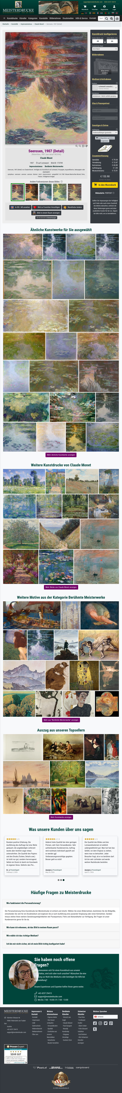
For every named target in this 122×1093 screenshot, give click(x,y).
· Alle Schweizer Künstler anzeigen (83, 1040)
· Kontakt (34, 1017)
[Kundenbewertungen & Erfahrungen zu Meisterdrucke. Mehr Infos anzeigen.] (15, 1054)
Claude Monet (39, 24)
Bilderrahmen (55, 18)
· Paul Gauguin (67, 1026)
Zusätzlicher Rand (97, 46)
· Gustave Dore (67, 1040)
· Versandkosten (52, 1026)
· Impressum (36, 1020)
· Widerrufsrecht (37, 1029)
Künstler (23, 18)
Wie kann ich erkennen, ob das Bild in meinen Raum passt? (32, 927)
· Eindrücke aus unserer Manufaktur (52, 1034)
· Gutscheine (51, 1040)
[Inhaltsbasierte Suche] (111, 18)
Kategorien (32, 18)
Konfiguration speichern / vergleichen (106, 139)
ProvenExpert (18, 870)
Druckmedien (68, 18)
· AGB (33, 1023)
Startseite (6, 24)
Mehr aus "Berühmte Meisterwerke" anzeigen (61, 720)
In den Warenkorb (106, 184)
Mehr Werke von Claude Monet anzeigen (61, 587)
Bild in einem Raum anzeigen (48, 213)
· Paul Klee (81, 1017)
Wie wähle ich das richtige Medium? (22, 935)
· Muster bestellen (53, 1043)
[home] (4, 18)
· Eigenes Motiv (52, 1017)
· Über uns (35, 1034)
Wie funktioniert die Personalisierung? (23, 903)
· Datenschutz (36, 1026)
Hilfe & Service (82, 18)
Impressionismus (26, 24)
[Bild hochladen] (117, 18)
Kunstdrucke (12, 18)
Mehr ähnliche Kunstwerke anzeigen (61, 455)
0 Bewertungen (51, 218)
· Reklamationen (37, 1032)
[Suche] (106, 18)
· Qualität (50, 1029)
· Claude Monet (67, 1023)
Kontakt (92, 18)
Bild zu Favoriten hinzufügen (48, 207)
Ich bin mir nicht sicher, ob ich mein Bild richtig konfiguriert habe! (35, 943)
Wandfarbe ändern (74, 207)
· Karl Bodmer (82, 1034)
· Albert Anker (82, 1026)
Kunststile (43, 18)
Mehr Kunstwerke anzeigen (61, 817)
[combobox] (105, 49)
